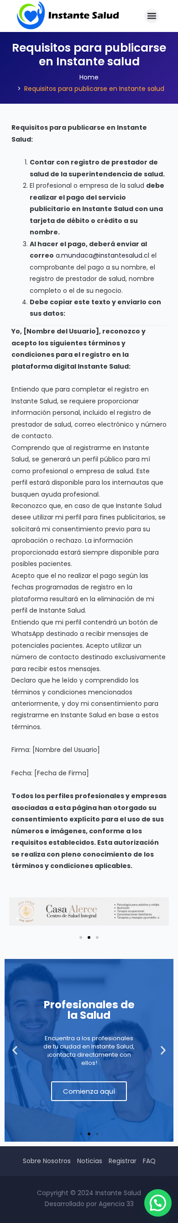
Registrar (122, 1160)
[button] (151, 16)
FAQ (149, 1160)
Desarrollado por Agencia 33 (89, 1203)
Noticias (89, 1160)
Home (89, 77)
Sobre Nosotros (47, 1160)
